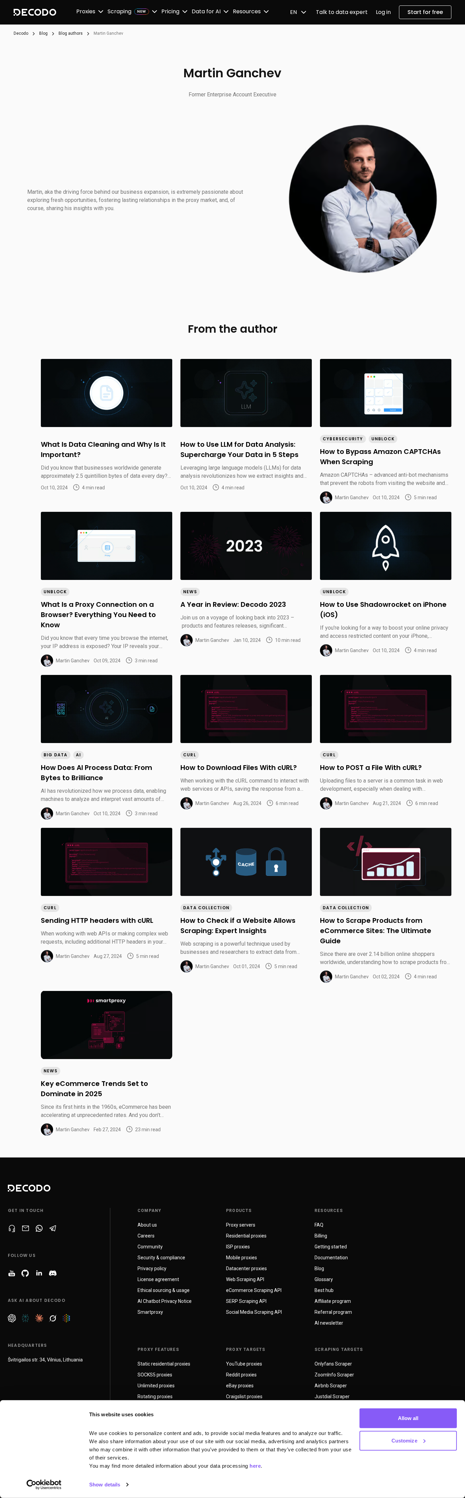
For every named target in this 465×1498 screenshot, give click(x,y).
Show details (104, 1484)
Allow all (408, 1418)
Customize (404, 1440)
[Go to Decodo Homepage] (35, 12)
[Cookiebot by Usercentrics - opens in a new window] (44, 1485)
